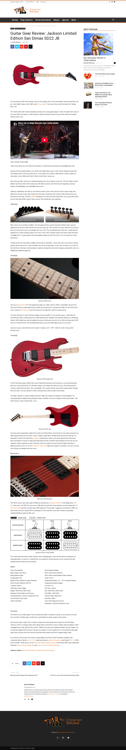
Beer (73, 20)
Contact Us (43, 1)
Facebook (31, 650)
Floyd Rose (22, 305)
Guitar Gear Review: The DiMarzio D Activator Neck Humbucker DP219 (103, 94)
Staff (37, 1)
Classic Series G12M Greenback (48, 645)
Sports (65, 20)
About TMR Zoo (30, 1)
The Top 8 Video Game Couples (105, 74)
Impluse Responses (54, 640)
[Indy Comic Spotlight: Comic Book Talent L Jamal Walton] (89, 85)
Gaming (86, 54)
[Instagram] (112, 1)
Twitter (38, 650)
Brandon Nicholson (89, 63)
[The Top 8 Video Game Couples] (88, 76)
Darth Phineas (16, 42)
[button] (113, 20)
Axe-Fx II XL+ (30, 640)
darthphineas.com (29, 696)
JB (32, 196)
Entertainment (43, 20)
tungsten (36, 438)
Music (56, 20)
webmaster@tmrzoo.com (67, 732)
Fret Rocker (25, 310)
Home (15, 20)
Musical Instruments (20, 28)
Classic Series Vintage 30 (25, 645)
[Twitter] (114, 1)
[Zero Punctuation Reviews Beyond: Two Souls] (88, 105)
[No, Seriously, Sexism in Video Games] (100, 44)
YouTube (44, 650)
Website (24, 650)
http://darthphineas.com (29, 687)
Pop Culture (27, 20)
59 (34, 196)
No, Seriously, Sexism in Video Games (95, 59)
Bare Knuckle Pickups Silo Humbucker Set (23, 675)
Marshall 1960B (40, 643)
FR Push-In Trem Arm (39, 446)
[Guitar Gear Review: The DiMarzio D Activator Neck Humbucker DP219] (89, 94)
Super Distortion (56, 503)
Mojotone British (50, 643)
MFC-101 (72, 640)
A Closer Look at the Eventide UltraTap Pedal (64, 675)
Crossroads (42, 104)
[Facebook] (109, 1)
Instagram (51, 650)
